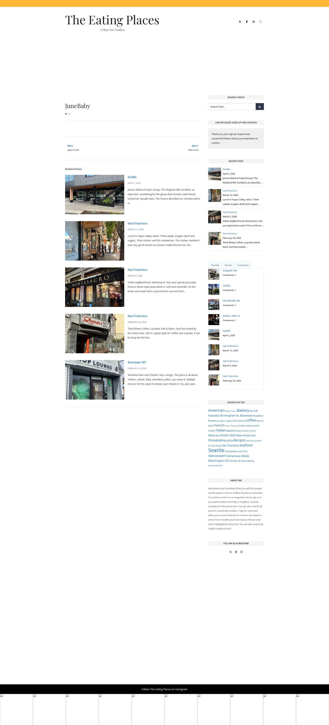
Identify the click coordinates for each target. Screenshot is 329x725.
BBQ (217, 415)
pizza (230, 440)
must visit (228, 435)
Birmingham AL (229, 415)
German (235, 425)
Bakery (243, 410)
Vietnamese (233, 456)
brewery (213, 420)
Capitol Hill (231, 420)
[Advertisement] (164, 61)
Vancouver (216, 455)
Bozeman (246, 415)
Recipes (240, 440)
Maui (239, 430)
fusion (227, 426)
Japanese (231, 430)
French (219, 425)
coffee (251, 420)
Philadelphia (217, 440)
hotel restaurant (247, 425)
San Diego (216, 445)
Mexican (213, 435)
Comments (243, 265)
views (245, 456)
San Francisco (137, 223)
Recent (228, 265)
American (216, 410)
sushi (240, 451)
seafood (246, 445)
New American (246, 435)
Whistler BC (235, 460)
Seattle (132, 177)
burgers (221, 421)
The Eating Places (112, 19)
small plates (231, 451)
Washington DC (218, 461)
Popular (215, 265)
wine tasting (248, 460)
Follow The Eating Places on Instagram (164, 689)
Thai (245, 451)
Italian (221, 430)
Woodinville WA (215, 465)
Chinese (240, 420)
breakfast (258, 415)
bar (251, 410)
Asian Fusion (231, 411)
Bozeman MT (137, 362)
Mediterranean (249, 431)
